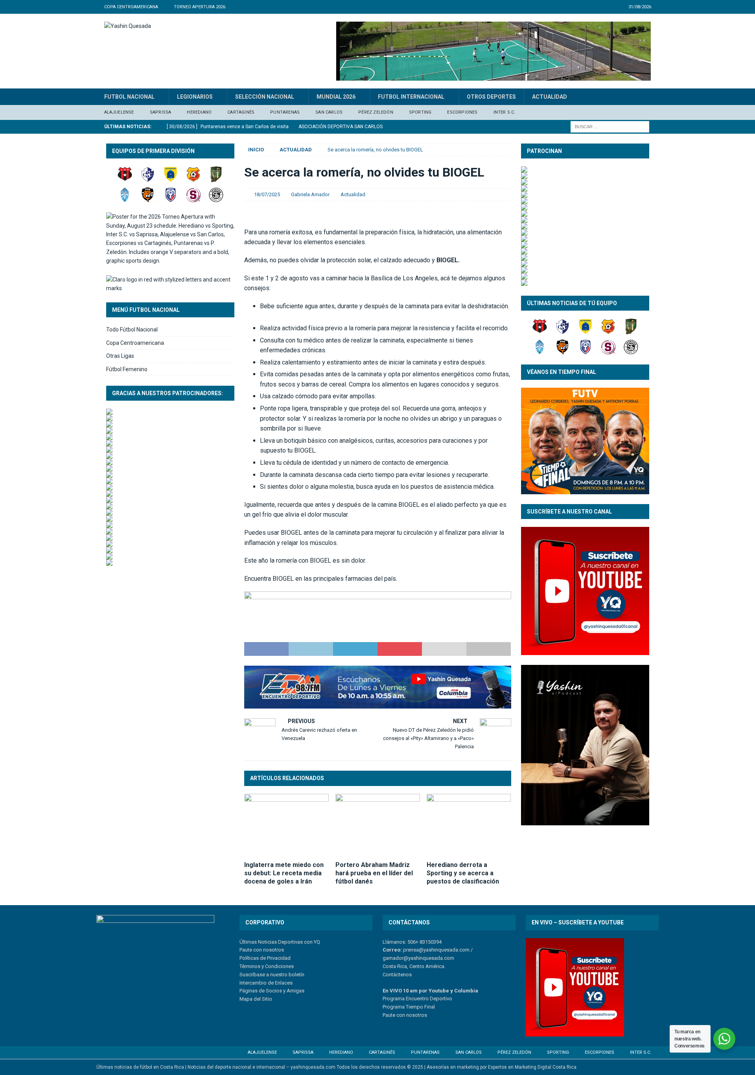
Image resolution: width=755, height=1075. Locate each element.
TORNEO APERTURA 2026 (199, 6)
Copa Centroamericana (135, 343)
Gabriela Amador (310, 194)
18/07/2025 (267, 194)
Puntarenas (285, 112)
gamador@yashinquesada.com (418, 958)
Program (392, 998)
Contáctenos (397, 974)
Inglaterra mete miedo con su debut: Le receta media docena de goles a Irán (284, 873)
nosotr (413, 1015)
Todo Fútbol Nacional (132, 329)
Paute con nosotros (261, 950)
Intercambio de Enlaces (266, 983)
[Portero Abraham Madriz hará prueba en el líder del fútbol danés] (377, 825)
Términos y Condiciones (266, 966)
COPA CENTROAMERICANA (131, 6)
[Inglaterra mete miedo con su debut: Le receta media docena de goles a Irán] (286, 825)
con (400, 1015)
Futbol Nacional (129, 97)
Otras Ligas (120, 356)
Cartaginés (240, 112)
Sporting (420, 112)
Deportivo (440, 998)
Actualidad (549, 97)
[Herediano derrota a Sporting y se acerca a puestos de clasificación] (469, 825)
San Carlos (329, 112)
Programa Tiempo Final (409, 1007)
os (424, 1015)
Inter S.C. (505, 112)
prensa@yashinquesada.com (436, 950)
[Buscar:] (610, 126)
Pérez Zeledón (375, 112)
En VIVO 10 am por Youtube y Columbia (430, 991)
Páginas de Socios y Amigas (271, 991)
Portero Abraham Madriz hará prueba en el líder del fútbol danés (374, 873)
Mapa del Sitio (255, 999)
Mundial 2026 (336, 97)
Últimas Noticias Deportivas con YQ (279, 942)
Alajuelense (119, 112)
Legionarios (195, 97)
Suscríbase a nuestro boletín (271, 974)
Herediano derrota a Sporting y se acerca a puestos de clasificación (463, 873)
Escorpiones (462, 112)
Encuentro (417, 998)
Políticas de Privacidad (265, 958)
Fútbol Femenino (126, 369)
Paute (389, 1015)
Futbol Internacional (411, 97)
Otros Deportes (491, 97)
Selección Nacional (264, 97)
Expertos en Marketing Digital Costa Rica (532, 1067)
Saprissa (160, 112)
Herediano (199, 112)
